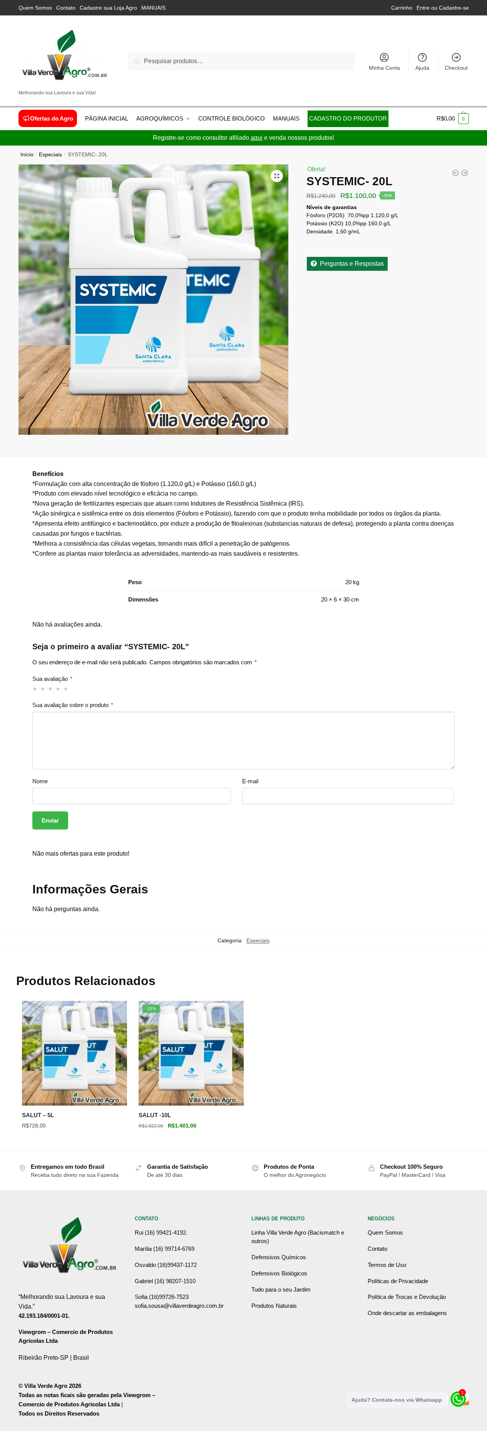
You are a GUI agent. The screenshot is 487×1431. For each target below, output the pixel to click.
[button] (277, 176)
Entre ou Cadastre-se (443, 8)
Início (26, 155)
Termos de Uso (387, 1265)
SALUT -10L (155, 1115)
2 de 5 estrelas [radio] (43, 689)
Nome (40, 781)
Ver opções (74, 1141)
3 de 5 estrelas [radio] (51, 689)
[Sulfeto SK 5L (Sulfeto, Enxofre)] (455, 173)
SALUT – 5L (38, 1115)
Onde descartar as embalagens (407, 1313)
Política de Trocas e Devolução (407, 1297)
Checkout (456, 68)
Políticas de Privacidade (398, 1281)
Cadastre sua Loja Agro (108, 8)
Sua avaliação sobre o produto (72, 705)
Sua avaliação (52, 678)
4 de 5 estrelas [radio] (58, 689)
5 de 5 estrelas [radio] (66, 689)
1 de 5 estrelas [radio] (35, 689)
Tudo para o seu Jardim (281, 1289)
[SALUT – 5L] (74, 1053)
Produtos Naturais (274, 1305)
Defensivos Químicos (278, 1257)
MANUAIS (153, 8)
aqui (257, 137)
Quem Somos (35, 8)
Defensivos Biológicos (279, 1273)
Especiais (50, 155)
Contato (65, 8)
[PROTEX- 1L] (465, 173)
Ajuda (422, 68)
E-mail (250, 781)
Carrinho (401, 8)
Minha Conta (384, 68)
